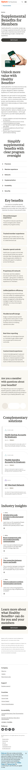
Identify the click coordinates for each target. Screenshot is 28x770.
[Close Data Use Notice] (26, 753)
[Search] (22, 2)
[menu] (25, 2)
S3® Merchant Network (14, 485)
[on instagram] (13, 729)
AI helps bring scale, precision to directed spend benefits (13, 517)
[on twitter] (9, 729)
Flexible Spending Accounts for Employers (15, 461)
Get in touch (14, 40)
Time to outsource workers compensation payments (13, 583)
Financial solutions (7, 5)
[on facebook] (6, 729)
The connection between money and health (12, 561)
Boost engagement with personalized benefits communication (12, 539)
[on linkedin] (2, 729)
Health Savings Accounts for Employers (15, 436)
